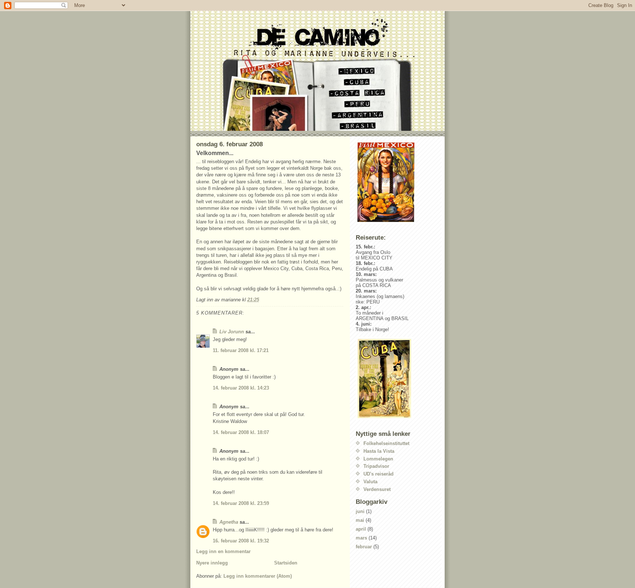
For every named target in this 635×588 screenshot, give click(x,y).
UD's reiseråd (378, 474)
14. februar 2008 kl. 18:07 (241, 432)
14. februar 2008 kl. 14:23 (241, 388)
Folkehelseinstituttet (386, 443)
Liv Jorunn (231, 331)
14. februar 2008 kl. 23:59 (241, 503)
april (361, 529)
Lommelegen (378, 459)
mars (361, 538)
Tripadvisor (376, 466)
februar (364, 546)
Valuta (370, 481)
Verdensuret (377, 489)
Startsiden (285, 563)
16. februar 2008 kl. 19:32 (241, 541)
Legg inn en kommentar (223, 551)
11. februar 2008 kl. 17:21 (241, 350)
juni (360, 511)
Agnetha (228, 522)
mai (360, 520)
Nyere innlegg (212, 563)
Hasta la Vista (378, 451)
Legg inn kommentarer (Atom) (257, 576)
